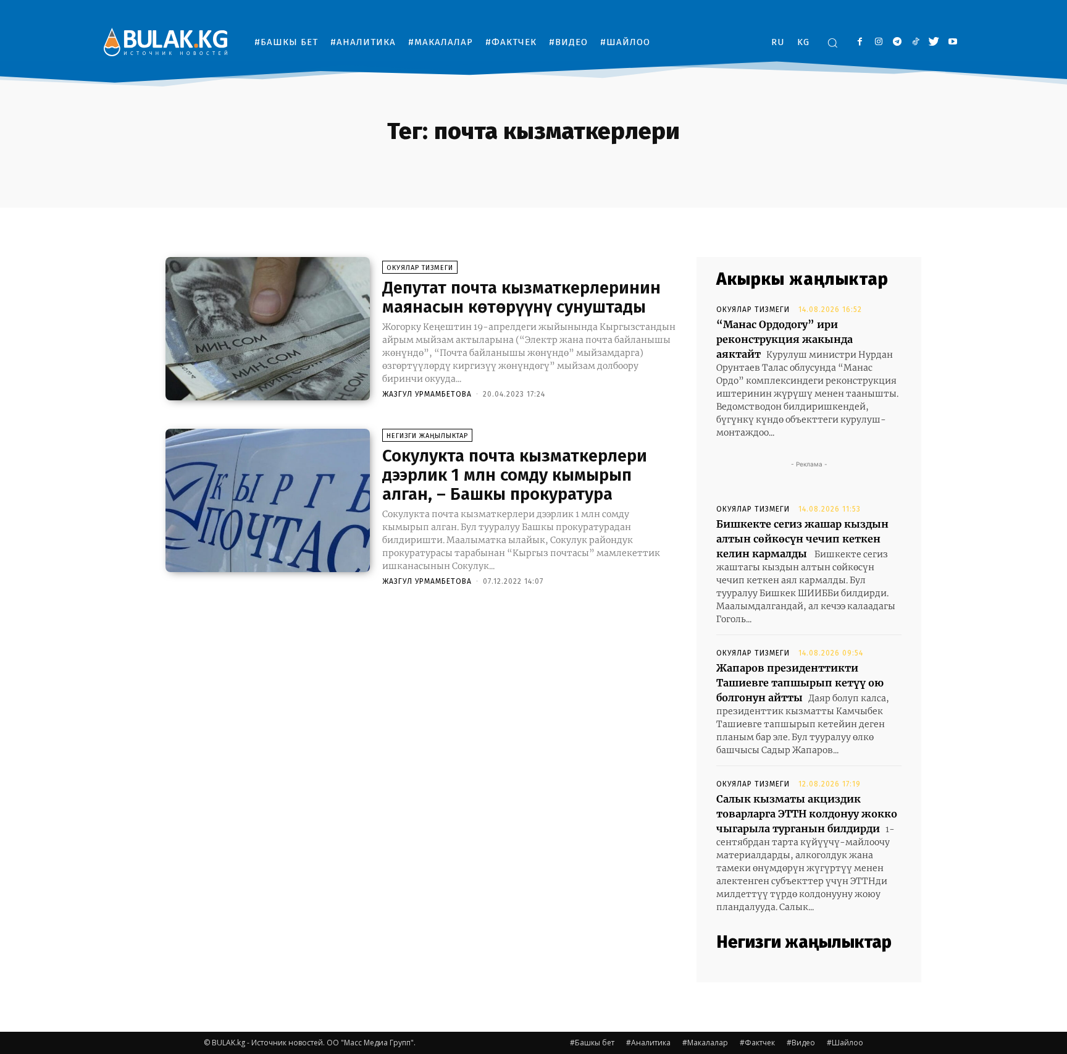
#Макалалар (705, 1042)
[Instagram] (878, 42)
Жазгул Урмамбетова (427, 394)
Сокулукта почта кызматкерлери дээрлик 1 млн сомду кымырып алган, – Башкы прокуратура (514, 474)
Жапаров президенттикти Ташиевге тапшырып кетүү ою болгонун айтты (800, 683)
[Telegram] (897, 42)
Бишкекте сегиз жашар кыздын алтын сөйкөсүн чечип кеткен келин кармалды (802, 539)
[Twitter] (934, 42)
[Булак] (165, 42)
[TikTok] (915, 42)
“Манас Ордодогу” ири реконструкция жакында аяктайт (784, 339)
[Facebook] (860, 42)
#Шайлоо (845, 1042)
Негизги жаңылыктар (427, 436)
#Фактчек (757, 1042)
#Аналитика (648, 1042)
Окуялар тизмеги (420, 268)
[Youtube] (952, 42)
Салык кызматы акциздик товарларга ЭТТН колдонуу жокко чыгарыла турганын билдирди (806, 814)
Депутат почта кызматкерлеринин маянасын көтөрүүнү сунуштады (521, 297)
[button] (832, 42)
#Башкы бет (592, 1042)
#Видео (801, 1042)
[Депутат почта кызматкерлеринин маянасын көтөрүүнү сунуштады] (267, 328)
